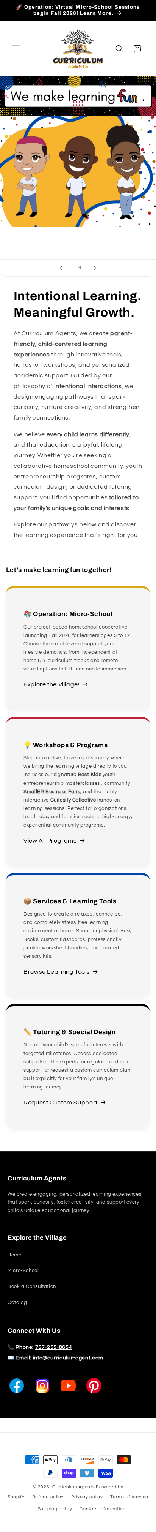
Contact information (103, 1509)
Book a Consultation (32, 1286)
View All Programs (50, 841)
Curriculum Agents (73, 1487)
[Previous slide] (61, 268)
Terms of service (129, 1497)
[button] (16, 48)
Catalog (17, 1302)
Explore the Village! (51, 684)
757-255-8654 (53, 1347)
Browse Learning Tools (56, 972)
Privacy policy (87, 1497)
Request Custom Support (60, 1102)
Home (15, 1255)
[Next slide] (95, 268)
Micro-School (23, 1270)
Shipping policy (55, 1509)
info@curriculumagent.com (68, 1358)
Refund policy (48, 1497)
